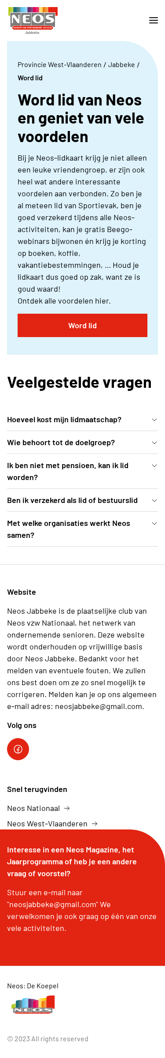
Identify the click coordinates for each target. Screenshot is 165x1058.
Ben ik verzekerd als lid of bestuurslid (72, 500)
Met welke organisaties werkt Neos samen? (68, 529)
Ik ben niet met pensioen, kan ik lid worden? (67, 471)
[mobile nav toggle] (150, 20)
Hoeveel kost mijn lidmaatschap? (64, 419)
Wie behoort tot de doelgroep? (61, 442)
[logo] (32, 20)
